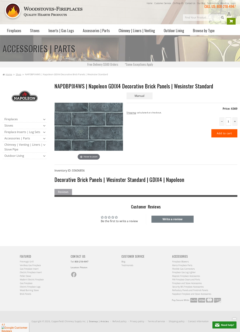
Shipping (131, 112)
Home (150, 3)
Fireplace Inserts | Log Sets (22, 132)
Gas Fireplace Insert (29, 268)
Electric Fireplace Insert (31, 272)
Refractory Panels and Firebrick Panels (190, 290)
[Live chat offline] (224, 324)
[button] (14, 30)
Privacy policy (137, 321)
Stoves (8, 125)
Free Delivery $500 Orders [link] (103, 64)
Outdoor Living (14, 156)
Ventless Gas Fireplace (30, 265)
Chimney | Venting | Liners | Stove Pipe (23, 147)
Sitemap (93, 321)
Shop (18, 74)
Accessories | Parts (17, 138)
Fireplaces (11, 119)
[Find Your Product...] (222, 17)
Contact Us (190, 3)
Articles (104, 321)
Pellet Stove (25, 276)
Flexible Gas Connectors (183, 268)
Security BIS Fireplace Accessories (188, 286)
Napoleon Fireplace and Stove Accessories (191, 293)
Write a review (173, 219)
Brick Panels (25, 293)
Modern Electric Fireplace (32, 279)
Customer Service (162, 3)
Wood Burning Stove (29, 290)
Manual (139, 96)
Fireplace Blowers (180, 261)
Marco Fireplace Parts (182, 265)
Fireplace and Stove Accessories (187, 283)
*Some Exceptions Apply (139, 64)
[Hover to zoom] (88, 126)
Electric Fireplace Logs (30, 286)
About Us (224, 3)
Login (233, 3)
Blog (123, 261)
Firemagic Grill (27, 261)
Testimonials (213, 3)
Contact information (198, 321)
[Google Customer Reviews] (14, 327)
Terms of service (156, 321)
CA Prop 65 (178, 3)
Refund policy (119, 321)
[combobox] (204, 17)
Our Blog (201, 3)
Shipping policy (177, 321)
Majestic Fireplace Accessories (186, 276)
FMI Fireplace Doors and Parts (186, 279)
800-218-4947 (226, 6)
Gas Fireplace (26, 283)
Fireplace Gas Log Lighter (184, 272)
